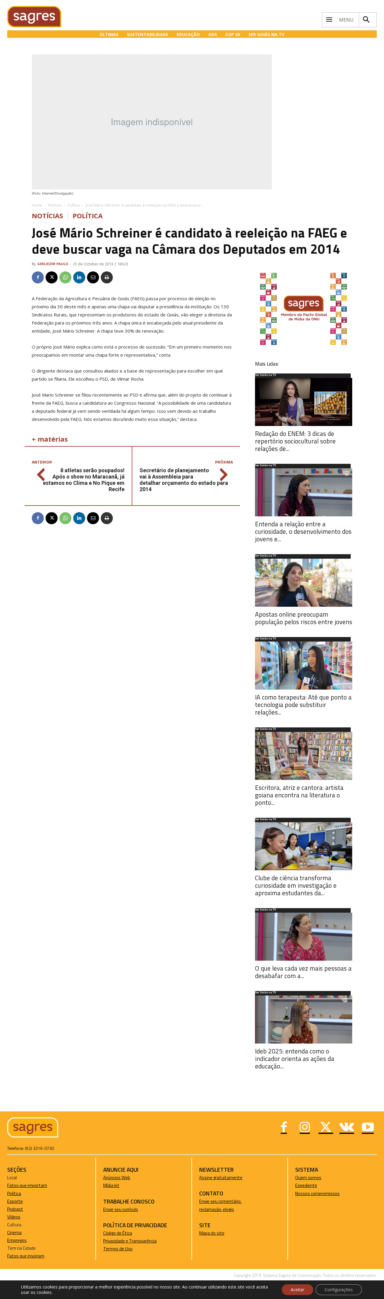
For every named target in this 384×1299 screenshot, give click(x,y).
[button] (366, 20)
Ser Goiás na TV (265, 375)
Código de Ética (117, 1233)
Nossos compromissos (317, 1193)
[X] (52, 277)
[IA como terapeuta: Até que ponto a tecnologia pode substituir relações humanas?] (303, 666)
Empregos (17, 1240)
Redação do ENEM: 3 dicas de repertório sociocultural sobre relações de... (295, 441)
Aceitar (297, 1289)
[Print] (107, 277)
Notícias (55, 205)
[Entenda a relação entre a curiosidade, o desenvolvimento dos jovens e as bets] (303, 492)
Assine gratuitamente (220, 1177)
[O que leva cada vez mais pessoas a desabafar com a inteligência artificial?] (303, 937)
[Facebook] (38, 277)
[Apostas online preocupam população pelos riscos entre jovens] (303, 583)
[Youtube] (368, 1128)
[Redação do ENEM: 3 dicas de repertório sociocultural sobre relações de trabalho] (303, 402)
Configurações (339, 1289)
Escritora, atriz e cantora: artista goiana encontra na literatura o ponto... (299, 795)
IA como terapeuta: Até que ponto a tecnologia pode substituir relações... (303, 704)
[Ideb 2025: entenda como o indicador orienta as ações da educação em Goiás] (303, 1019)
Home (37, 205)
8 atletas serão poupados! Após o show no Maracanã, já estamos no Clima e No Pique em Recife (83, 479)
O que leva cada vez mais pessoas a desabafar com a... (303, 971)
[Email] (93, 277)
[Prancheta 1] (304, 345)
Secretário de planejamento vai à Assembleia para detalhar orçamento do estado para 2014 (184, 479)
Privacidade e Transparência (130, 1240)
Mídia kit (111, 1185)
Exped (301, 1185)
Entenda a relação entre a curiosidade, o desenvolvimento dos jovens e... (303, 531)
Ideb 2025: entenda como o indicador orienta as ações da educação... (294, 1058)
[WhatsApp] (65, 277)
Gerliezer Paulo (52, 263)
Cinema (14, 1232)
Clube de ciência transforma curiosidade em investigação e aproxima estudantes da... (296, 885)
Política (74, 205)
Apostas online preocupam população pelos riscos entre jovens (303, 618)
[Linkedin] (79, 277)
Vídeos (13, 1216)
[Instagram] (305, 1128)
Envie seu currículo (120, 1209)
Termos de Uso (118, 1248)
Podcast (15, 1209)
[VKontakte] (347, 1128)
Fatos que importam (27, 1185)
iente (312, 1185)
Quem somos (308, 1177)
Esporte (15, 1201)
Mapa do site (211, 1233)
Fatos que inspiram (25, 1255)
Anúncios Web (116, 1177)
